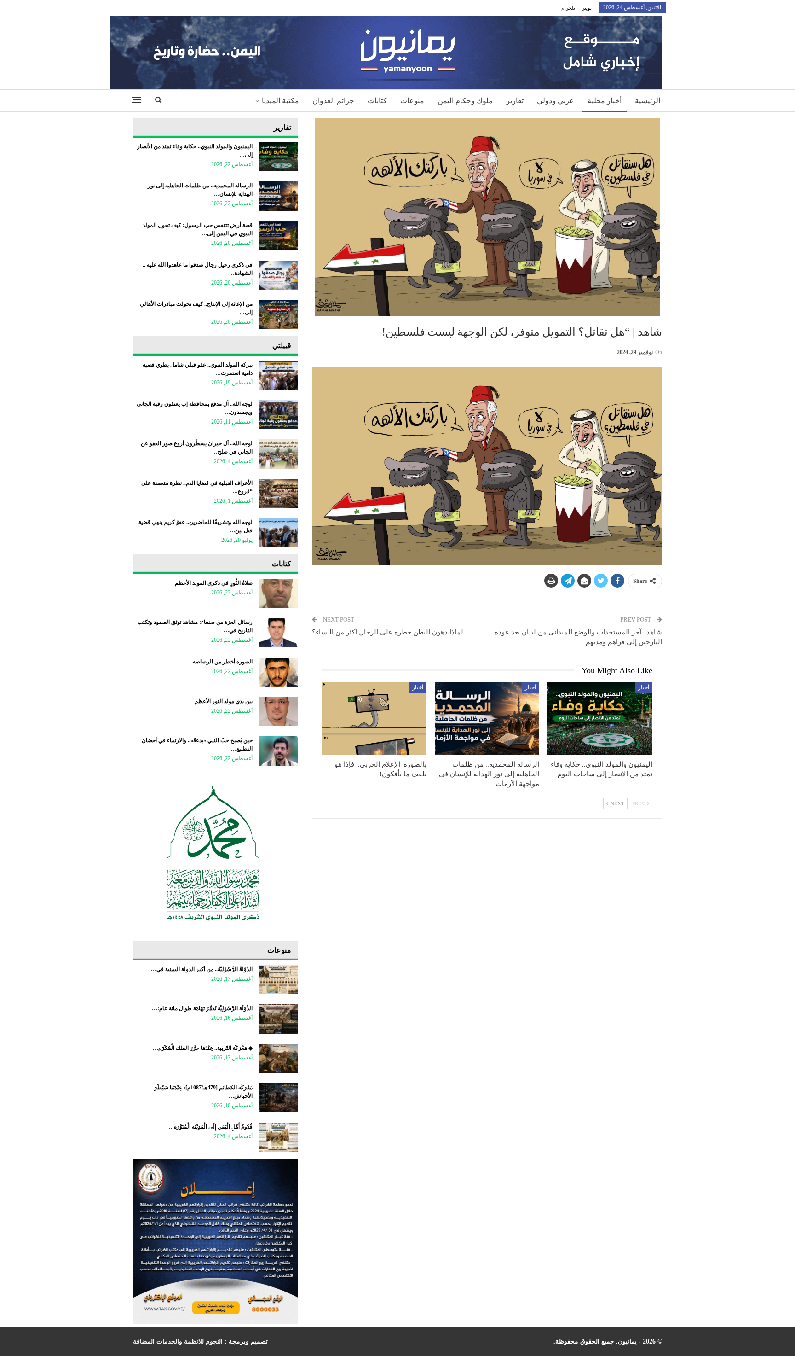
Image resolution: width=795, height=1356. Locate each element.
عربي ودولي (555, 101)
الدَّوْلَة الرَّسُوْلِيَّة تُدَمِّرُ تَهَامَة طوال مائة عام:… (202, 1008)
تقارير (515, 101)
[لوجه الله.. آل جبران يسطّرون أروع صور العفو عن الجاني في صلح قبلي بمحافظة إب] (278, 454)
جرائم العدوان (333, 101)
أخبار (643, 687)
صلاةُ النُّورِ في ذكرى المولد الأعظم (214, 583)
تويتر (587, 8)
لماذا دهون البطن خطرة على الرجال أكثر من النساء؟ (387, 632)
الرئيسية (647, 101)
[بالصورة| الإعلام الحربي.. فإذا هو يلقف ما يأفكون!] (374, 718)
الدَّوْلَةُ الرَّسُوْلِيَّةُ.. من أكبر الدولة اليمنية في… (202, 969)
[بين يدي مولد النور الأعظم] (278, 712)
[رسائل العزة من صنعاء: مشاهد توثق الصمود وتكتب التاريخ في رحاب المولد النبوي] (278, 632)
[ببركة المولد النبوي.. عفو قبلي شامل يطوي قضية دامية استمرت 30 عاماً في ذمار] (278, 375)
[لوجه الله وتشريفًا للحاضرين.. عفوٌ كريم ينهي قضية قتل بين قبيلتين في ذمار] (278, 532)
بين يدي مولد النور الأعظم (224, 701)
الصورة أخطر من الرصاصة (223, 661)
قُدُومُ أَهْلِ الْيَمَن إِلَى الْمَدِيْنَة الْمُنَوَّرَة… (210, 1126)
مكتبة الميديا (280, 101)
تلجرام (568, 8)
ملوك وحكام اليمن (465, 101)
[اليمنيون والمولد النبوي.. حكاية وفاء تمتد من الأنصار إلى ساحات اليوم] (599, 718)
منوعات (412, 101)
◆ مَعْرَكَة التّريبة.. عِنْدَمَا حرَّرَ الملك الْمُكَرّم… (203, 1048)
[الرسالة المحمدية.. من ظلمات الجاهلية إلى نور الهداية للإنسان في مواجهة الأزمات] (487, 718)
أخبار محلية (605, 101)
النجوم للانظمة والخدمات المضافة (178, 1341)
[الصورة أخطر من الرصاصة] (278, 672)
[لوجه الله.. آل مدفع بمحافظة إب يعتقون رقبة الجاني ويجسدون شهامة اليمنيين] (278, 414)
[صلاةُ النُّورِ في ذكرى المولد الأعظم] (278, 593)
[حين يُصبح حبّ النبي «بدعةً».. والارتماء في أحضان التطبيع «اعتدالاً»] (278, 751)
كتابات (377, 101)
